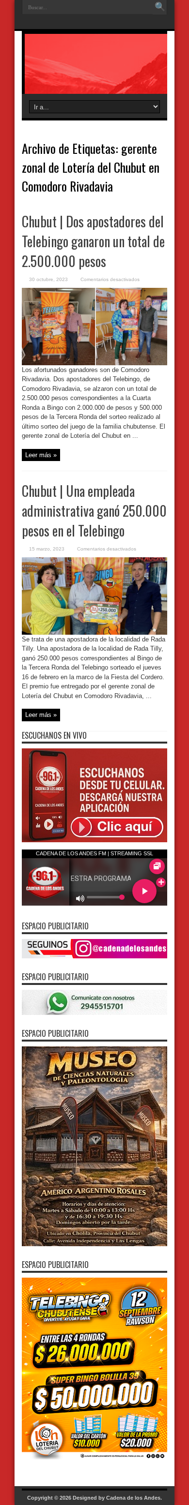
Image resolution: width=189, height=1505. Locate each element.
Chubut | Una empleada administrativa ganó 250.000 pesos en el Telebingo (94, 510)
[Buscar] (160, 7)
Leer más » (41, 455)
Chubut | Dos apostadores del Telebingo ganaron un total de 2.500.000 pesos (93, 241)
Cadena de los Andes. (134, 1498)
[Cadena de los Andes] (94, 69)
